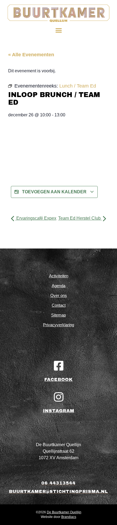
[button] (58, 30)
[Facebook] (58, 365)
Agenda (58, 285)
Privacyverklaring (58, 324)
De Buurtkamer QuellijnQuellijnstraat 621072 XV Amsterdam (58, 451)
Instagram (58, 410)
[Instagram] (58, 397)
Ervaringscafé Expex (35, 218)
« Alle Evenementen (31, 54)
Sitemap (58, 315)
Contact (59, 305)
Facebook (58, 379)
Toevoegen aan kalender (54, 192)
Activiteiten (58, 276)
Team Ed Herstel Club (80, 218)
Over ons (58, 295)
